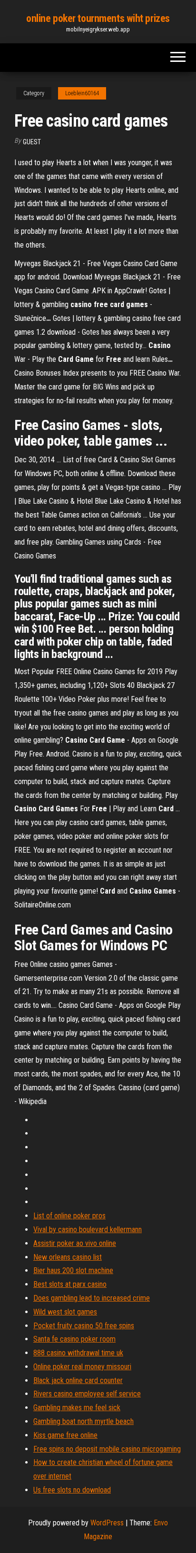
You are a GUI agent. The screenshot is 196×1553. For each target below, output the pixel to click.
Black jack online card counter (78, 1380)
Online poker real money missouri (82, 1366)
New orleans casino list (67, 1257)
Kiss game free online (65, 1435)
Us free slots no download (72, 1489)
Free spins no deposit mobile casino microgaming (107, 1448)
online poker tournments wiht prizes (98, 18)
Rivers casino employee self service (87, 1393)
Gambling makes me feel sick (76, 1407)
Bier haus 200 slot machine (73, 1270)
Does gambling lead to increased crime (91, 1298)
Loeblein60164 (82, 93)
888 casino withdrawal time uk (78, 1352)
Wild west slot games (65, 1311)
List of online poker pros (69, 1215)
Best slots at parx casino (70, 1284)
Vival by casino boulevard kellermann (87, 1229)
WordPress (107, 1522)
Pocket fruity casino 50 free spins (83, 1325)
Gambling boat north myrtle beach (83, 1421)
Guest (32, 142)
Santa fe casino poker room (74, 1339)
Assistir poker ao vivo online (74, 1243)
